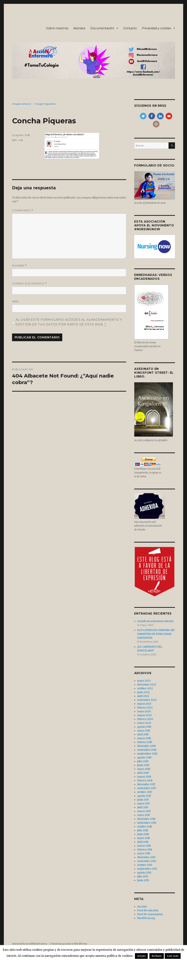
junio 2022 (143, 692)
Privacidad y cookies (156, 28)
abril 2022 (143, 696)
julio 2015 (142, 876)
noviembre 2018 (146, 749)
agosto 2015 (144, 872)
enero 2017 (143, 815)
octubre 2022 (145, 688)
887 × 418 (17, 140)
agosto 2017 (144, 795)
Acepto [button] (141, 956)
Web (15, 301)
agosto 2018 (144, 757)
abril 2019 (142, 734)
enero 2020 (144, 723)
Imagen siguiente (45, 103)
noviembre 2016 (146, 822)
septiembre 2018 (147, 753)
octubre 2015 (144, 865)
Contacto (130, 28)
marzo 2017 (144, 811)
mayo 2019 (143, 730)
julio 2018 (142, 761)
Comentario (22, 210)
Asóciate (79, 28)
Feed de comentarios (150, 914)
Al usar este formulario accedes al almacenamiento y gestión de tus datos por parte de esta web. (69, 322)
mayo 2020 (144, 711)
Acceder (142, 906)
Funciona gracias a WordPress (68, 943)
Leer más (172, 956)
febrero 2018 (144, 780)
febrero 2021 (144, 707)
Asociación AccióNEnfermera (29, 943)
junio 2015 (143, 880)
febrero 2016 (144, 849)
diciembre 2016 (146, 818)
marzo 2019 (144, 738)
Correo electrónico (29, 283)
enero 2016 (143, 853)
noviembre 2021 (147, 700)
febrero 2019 (144, 742)
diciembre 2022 (146, 684)
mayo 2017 (143, 803)
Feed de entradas (147, 910)
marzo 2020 (144, 715)
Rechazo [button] (157, 956)
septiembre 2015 (147, 868)
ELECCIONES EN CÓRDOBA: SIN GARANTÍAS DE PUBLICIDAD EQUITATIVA (155, 634)
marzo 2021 (144, 703)
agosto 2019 (144, 726)
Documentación (102, 28)
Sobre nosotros (57, 28)
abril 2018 (143, 772)
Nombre (19, 265)
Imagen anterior (21, 103)
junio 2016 (143, 834)
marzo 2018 (144, 776)
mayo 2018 (143, 769)
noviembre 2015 (146, 861)
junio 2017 (143, 799)
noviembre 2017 (146, 788)
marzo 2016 (144, 845)
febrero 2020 (145, 719)
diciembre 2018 (146, 746)
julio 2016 (142, 830)
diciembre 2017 (146, 784)
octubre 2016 (144, 826)
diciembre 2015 (146, 857)
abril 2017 (142, 807)
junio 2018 (143, 765)
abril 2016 (142, 842)
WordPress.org (146, 918)
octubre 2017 (144, 792)
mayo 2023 (144, 680)
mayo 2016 (143, 838)
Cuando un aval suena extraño (155, 621)
